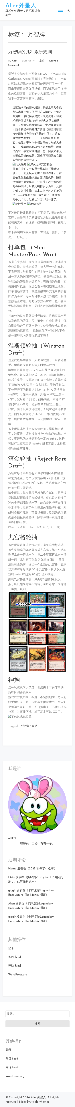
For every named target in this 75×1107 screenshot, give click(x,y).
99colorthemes (39, 1101)
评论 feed (14, 965)
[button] (68, 10)
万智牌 (24, 726)
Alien (14, 60)
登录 (11, 948)
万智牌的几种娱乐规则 (30, 52)
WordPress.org (17, 974)
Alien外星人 (20, 6)
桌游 (41, 60)
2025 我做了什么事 (41, 868)
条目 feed (14, 957)
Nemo (12, 868)
